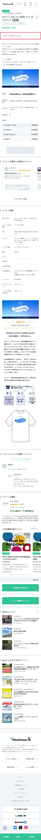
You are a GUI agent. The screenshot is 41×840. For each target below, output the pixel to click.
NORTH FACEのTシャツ (12, 173)
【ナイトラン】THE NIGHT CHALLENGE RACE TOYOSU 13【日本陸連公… (26, 620)
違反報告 (36, 580)
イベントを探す (11, 759)
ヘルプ (20, 777)
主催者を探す (30, 759)
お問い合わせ (20, 781)
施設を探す (11, 767)
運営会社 (20, 797)
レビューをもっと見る (20, 199)
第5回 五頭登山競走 (20, 631)
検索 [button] (25, 5)
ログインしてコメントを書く (20, 459)
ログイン (31, 5)
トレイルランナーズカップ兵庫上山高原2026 (26, 644)
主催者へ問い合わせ (20, 588)
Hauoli (10, 464)
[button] (11, 574)
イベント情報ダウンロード (20, 601)
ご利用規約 (20, 789)
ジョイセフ (17, 474)
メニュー (36, 5)
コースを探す (30, 767)
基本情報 (6, 837)
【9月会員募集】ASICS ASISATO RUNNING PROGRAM (26, 693)
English (19, 3)
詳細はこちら (18, 284)
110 (18, 507)
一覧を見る (33, 528)
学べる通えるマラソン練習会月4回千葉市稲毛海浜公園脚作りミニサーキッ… (26, 668)
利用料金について (20, 785)
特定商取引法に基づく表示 (20, 801)
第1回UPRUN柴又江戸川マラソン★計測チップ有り (26, 705)
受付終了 (32, 837)
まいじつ (13, 168)
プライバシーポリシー (20, 793)
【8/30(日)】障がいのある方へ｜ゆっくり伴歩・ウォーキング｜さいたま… (26, 680)
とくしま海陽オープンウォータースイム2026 (26, 718)
